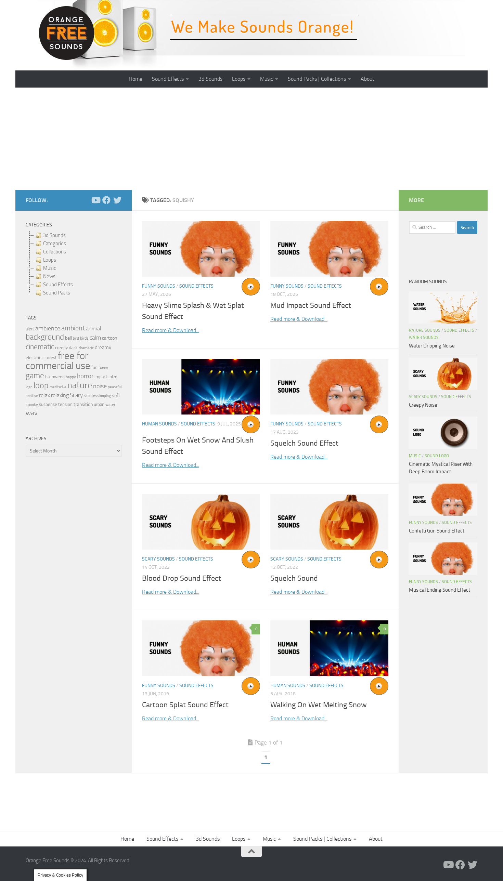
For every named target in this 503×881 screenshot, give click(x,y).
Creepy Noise (423, 405)
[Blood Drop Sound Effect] (201, 522)
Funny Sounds (158, 286)
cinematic (40, 346)
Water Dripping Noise (432, 346)
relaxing (60, 395)
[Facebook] (106, 200)
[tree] (73, 264)
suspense (48, 404)
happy (71, 376)
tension (65, 404)
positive (32, 396)
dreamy (103, 347)
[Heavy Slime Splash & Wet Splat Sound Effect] (201, 249)
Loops (238, 79)
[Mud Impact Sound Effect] (329, 249)
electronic (35, 357)
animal (93, 328)
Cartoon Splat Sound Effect (185, 704)
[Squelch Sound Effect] (329, 387)
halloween (55, 376)
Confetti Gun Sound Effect (436, 531)
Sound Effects (168, 79)
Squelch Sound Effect (304, 443)
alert (30, 328)
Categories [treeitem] (54, 243)
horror (85, 376)
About (367, 79)
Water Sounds (424, 337)
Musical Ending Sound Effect (439, 590)
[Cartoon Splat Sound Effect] (201, 648)
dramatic (86, 347)
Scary (76, 395)
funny (103, 367)
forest (51, 357)
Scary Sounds (158, 559)
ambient (73, 328)
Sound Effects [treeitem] (58, 284)
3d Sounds (210, 79)
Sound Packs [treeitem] (56, 293)
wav (32, 413)
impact (100, 376)
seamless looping (97, 396)
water (110, 404)
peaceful (114, 386)
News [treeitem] (49, 276)
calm (95, 337)
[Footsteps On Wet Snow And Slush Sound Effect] (201, 387)
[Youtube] (95, 200)
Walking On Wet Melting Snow (318, 704)
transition (83, 404)
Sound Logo (437, 455)
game (35, 375)
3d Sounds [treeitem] (54, 235)
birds (84, 338)
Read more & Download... (170, 330)
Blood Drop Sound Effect (181, 578)
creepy (61, 347)
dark (73, 347)
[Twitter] (117, 200)
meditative (58, 387)
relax (44, 395)
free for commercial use (58, 361)
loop (41, 385)
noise (100, 386)
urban (99, 404)
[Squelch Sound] (329, 522)
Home (135, 79)
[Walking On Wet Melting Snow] (329, 648)
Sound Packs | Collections (317, 79)
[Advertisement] (251, 139)
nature (79, 385)
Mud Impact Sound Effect (310, 305)
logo (29, 387)
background (45, 337)
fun (94, 367)
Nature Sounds (424, 330)
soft (116, 395)
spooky (32, 404)
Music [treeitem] (49, 268)
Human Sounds (159, 424)
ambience (47, 328)
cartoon (109, 338)
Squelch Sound (294, 578)
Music (266, 79)
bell (68, 338)
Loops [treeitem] (49, 260)
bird (76, 338)
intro (112, 376)
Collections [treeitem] (54, 252)
